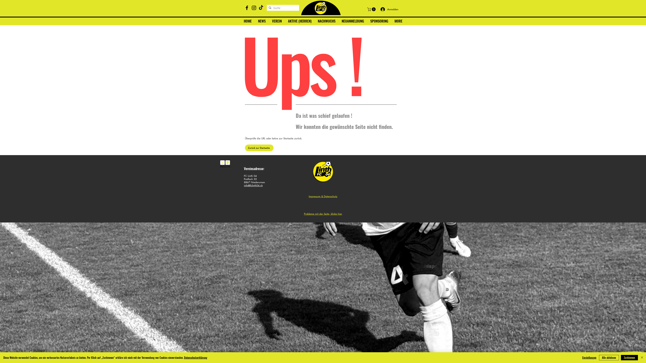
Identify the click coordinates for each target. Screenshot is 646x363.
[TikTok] (261, 8)
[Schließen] (642, 357)
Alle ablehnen (609, 358)
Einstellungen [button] (589, 358)
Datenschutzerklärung (195, 358)
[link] (371, 9)
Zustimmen (629, 358)
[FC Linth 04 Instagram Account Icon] (254, 8)
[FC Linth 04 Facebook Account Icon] (247, 8)
